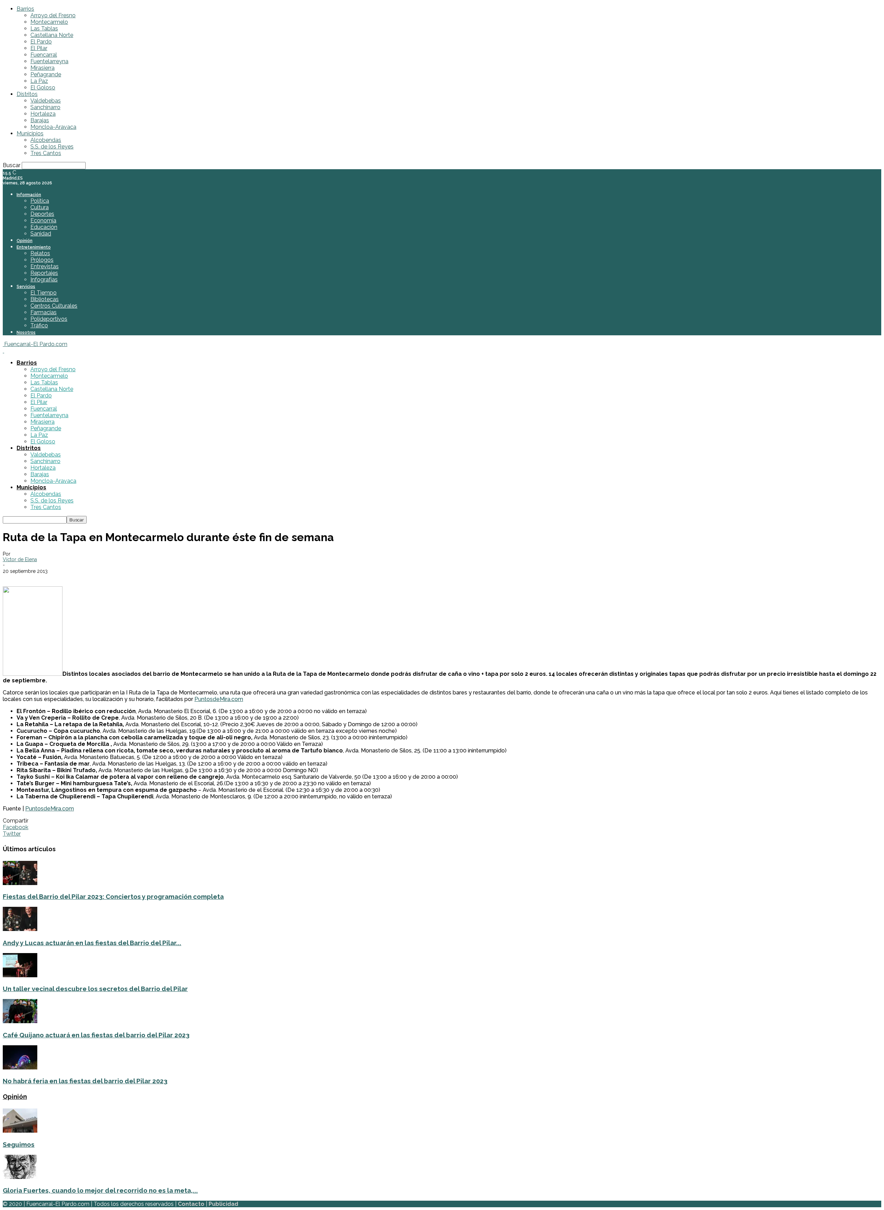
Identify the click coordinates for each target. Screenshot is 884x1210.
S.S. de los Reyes (52, 146)
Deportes (42, 214)
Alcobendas (45, 140)
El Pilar (38, 48)
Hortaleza (43, 114)
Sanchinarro (45, 107)
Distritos (27, 94)
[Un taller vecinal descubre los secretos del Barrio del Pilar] (20, 975)
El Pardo (41, 41)
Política (39, 201)
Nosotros (26, 332)
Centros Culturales (53, 305)
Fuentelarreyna (49, 61)
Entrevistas (44, 266)
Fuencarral (43, 54)
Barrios (25, 9)
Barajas (39, 120)
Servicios (26, 286)
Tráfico (39, 325)
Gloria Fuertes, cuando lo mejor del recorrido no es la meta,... (100, 1190)
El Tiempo (43, 292)
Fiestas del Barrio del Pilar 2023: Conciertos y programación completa (113, 896)
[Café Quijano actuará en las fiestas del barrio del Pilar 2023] (20, 1021)
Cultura (39, 207)
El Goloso (42, 87)
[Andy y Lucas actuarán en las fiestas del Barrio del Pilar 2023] (20, 929)
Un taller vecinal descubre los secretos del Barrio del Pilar (95, 988)
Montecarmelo (49, 22)
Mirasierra (42, 68)
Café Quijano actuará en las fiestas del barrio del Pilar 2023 (96, 1035)
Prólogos (42, 260)
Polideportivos (48, 319)
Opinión (24, 240)
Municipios (30, 133)
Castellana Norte (51, 35)
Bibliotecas (44, 299)
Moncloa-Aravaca (53, 127)
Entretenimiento (34, 247)
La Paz (39, 81)
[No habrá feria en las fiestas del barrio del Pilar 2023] (20, 1067)
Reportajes (44, 273)
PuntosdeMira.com (218, 699)
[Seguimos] (20, 1130)
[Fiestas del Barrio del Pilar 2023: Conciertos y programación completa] (20, 883)
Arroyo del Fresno (53, 15)
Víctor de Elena (20, 559)
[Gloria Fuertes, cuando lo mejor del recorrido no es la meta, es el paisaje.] (20, 1177)
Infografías (44, 279)
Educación (43, 227)
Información (29, 194)
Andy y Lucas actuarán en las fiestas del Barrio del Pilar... (92, 943)
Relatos (40, 253)
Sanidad (40, 233)
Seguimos (19, 1144)
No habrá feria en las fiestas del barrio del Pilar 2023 (85, 1081)
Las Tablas (44, 28)
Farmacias (43, 312)
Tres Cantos (45, 153)
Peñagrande (45, 74)
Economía (43, 220)
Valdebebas (45, 100)
